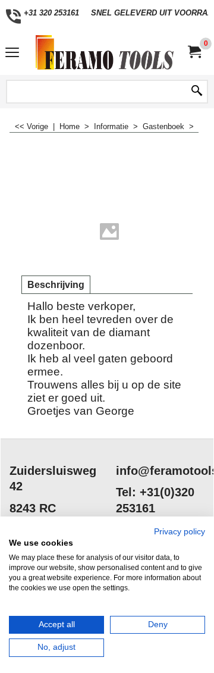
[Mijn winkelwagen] (194, 52)
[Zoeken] (196, 91)
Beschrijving (55, 285)
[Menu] (12, 54)
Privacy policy (179, 531)
